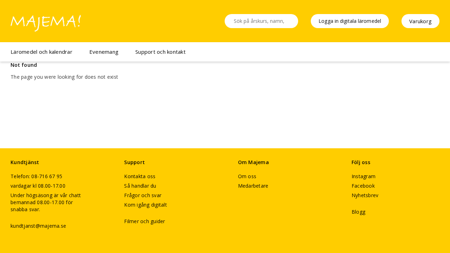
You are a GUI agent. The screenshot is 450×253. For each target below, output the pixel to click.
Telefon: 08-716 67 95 (36, 176)
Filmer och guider (144, 221)
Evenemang (103, 51)
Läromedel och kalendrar (41, 51)
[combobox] (261, 21)
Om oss (247, 176)
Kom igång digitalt (145, 204)
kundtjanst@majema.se (38, 225)
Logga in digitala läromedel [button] (350, 21)
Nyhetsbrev (365, 195)
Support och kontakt (160, 51)
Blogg (358, 211)
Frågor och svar (142, 195)
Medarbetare (253, 185)
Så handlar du (140, 185)
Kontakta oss (139, 176)
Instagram (363, 176)
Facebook (363, 185)
